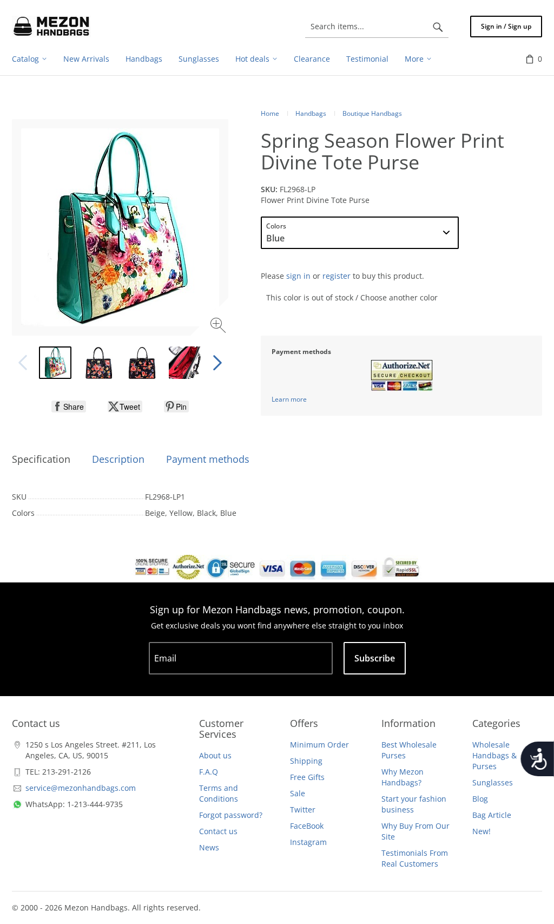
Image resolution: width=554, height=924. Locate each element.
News (209, 847)
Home (270, 113)
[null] (68, 406)
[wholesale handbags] (51, 26)
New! (481, 831)
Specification (41, 459)
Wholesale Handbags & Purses (494, 755)
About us (215, 755)
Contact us (218, 831)
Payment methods (207, 459)
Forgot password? (230, 815)
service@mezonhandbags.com (80, 788)
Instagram (308, 842)
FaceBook (307, 826)
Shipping (306, 761)
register (336, 276)
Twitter (302, 809)
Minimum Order (319, 744)
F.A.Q (208, 771)
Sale (297, 793)
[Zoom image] (219, 327)
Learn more (289, 399)
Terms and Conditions (218, 793)
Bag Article (491, 815)
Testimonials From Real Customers (414, 858)
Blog (480, 799)
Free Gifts (307, 777)
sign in (298, 276)
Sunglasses (492, 782)
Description (118, 459)
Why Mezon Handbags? (402, 777)
